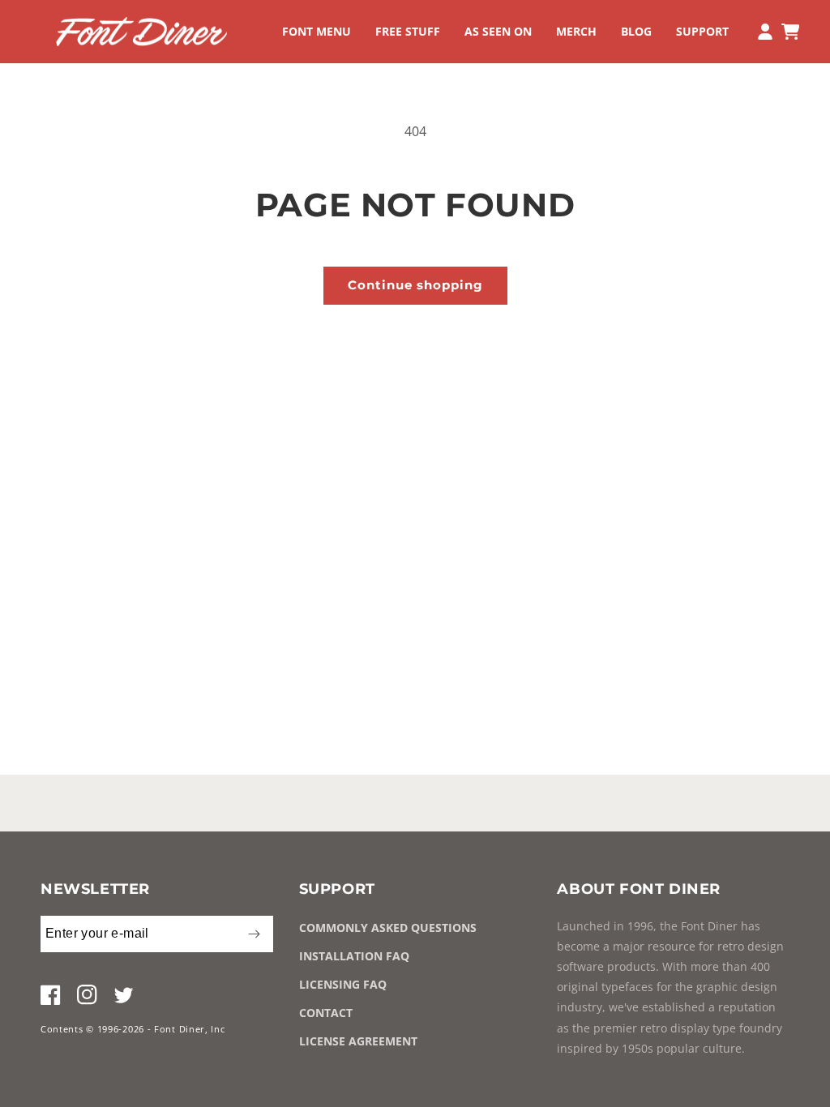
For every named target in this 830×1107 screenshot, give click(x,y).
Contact (326, 1012)
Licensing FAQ (343, 984)
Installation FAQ (354, 956)
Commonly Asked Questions (388, 927)
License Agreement (358, 1041)
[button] (316, 31)
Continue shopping (415, 285)
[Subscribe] (254, 934)
